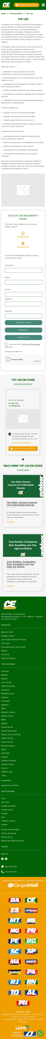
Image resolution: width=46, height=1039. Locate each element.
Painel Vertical (7, 742)
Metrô (3, 708)
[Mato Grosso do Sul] (31, 921)
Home (3, 14)
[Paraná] (31, 931)
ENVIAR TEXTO (23, 337)
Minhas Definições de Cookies (12, 841)
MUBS (3, 720)
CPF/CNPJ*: (9, 265)
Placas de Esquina (8, 658)
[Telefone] (2, 871)
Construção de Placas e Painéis (13, 640)
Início (3, 798)
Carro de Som (6, 682)
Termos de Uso (7, 837)
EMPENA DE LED (7, 694)
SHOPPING (5, 753)
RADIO (3, 749)
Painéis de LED (7, 727)
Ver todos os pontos (23, 384)
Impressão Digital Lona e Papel (13, 647)
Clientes (4, 813)
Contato (4, 825)
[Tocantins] (14, 992)
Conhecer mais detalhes (21, 442)
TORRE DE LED (6, 772)
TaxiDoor (4, 757)
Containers (5, 690)
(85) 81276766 (23, 237)
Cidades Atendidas (8, 806)
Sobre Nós (5, 802)
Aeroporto (5, 671)
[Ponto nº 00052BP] (23, 419)
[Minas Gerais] (14, 931)
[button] (23, 459)
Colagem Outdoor (8, 636)
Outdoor (4, 651)
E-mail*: (8, 289)
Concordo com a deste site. (22, 345)
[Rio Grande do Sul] (31, 941)
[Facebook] (2, 859)
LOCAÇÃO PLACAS (23, 322)
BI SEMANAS (6, 780)
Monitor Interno (7, 716)
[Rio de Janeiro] (14, 982)
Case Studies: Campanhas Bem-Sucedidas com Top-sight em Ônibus (21, 564)
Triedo (3, 775)
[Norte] (31, 962)
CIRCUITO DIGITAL (8, 686)
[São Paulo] (31, 951)
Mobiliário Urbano (8, 712)
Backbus (4, 675)
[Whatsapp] (2, 866)
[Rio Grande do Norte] (31, 982)
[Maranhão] (14, 962)
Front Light (5, 643)
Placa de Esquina (8, 746)
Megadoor (5, 705)
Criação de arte (7, 810)
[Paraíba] (23, 1003)
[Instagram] (6, 859)
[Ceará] (31, 900)
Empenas (4, 697)
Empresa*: (9, 311)
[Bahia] (14, 900)
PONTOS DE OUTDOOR (9, 785)
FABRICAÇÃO (24, 330)
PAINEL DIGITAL (7, 738)
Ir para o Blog (23, 470)
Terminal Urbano (7, 764)
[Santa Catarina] (14, 951)
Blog (3, 817)
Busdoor (4, 679)
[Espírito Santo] (14, 910)
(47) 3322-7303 (23, 247)
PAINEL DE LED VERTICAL (11, 735)
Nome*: (8, 277)
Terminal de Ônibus (8, 761)
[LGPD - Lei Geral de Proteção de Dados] (23, 1027)
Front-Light (5, 701)
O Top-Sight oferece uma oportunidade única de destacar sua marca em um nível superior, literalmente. (23, 515)
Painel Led (5, 654)
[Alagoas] (31, 992)
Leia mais (10, 522)
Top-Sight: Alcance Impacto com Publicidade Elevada (22, 503)
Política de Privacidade (31, 344)
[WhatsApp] (40, 1033)
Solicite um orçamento (28, 5)
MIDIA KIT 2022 (7, 632)
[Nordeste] (14, 972)
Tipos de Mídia (16, 14)
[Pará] (31, 972)
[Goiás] (31, 910)
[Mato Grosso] (14, 921)
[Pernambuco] (14, 941)
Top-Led (4, 768)
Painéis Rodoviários (9, 731)
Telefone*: (9, 299)
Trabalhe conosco (8, 821)
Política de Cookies (8, 833)
